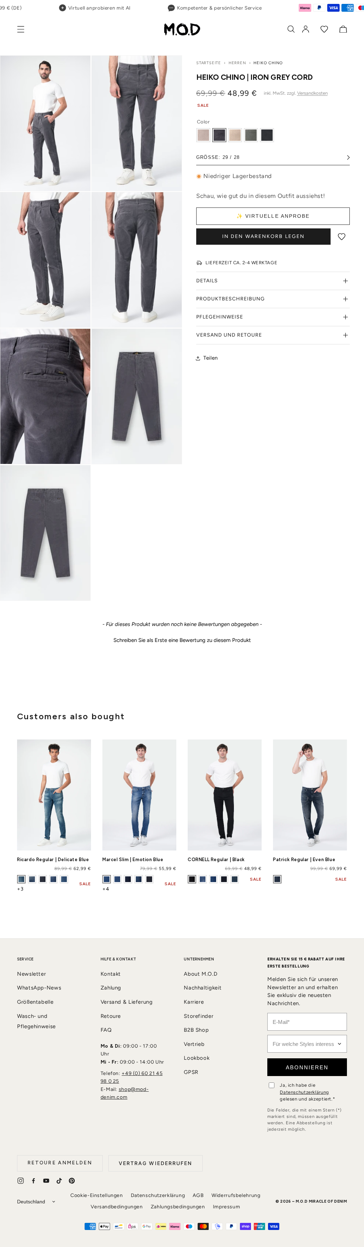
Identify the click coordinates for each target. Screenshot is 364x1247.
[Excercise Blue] (42, 879)
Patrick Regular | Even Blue (304, 859)
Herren (237, 63)
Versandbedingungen (117, 1207)
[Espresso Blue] (234, 879)
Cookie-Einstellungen (96, 1195)
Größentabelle (35, 1002)
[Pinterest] (71, 1180)
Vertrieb (194, 1044)
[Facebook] (33, 1180)
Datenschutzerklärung (304, 1092)
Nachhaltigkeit (202, 988)
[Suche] (291, 29)
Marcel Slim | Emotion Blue (133, 859)
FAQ (106, 1030)
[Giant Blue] (53, 879)
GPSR (191, 1072)
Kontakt (111, 974)
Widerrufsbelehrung (236, 1195)
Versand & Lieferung (127, 1002)
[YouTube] (46, 1180)
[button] (24, 29)
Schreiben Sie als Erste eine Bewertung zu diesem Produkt (182, 640)
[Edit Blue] (138, 879)
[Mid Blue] (117, 879)
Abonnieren (307, 1067)
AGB (198, 1195)
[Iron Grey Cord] (219, 135)
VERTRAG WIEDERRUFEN (155, 1163)
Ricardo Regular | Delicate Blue (53, 859)
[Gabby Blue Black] (128, 879)
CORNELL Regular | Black (216, 859)
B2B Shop (196, 1030)
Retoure (111, 1016)
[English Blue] (149, 879)
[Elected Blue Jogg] (64, 879)
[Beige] (235, 135)
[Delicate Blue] (21, 879)
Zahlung (111, 988)
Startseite (208, 63)
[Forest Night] (251, 135)
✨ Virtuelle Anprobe (273, 216)
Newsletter (31, 974)
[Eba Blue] (32, 879)
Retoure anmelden (59, 1163)
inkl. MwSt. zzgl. (296, 93)
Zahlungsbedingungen (178, 1207)
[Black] (267, 135)
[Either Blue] (213, 879)
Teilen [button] (210, 358)
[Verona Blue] (224, 879)
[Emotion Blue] (106, 879)
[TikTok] (59, 1180)
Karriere (194, 1002)
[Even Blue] (277, 879)
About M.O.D (200, 974)
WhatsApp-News (39, 988)
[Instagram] (20, 1180)
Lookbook (196, 1058)
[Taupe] (203, 135)
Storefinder (198, 1016)
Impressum (226, 1207)
